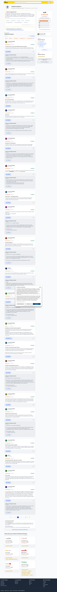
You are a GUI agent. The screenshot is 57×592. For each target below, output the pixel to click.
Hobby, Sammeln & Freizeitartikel (26, 573)
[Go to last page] (29, 517)
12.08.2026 (7, 124)
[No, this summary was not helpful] (34, 25)
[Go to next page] (27, 517)
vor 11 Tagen (7, 81)
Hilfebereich (16, 582)
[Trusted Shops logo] (6, 2)
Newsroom (30, 583)
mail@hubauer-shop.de (42, 44)
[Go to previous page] (12, 517)
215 (25, 517)
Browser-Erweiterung (3, 585)
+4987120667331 (41, 41)
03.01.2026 (12, 489)
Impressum (2, 590)
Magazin (30, 581)
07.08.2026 (7, 221)
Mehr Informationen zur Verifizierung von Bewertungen (20, 529)
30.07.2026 (7, 152)
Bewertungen (2, 583)
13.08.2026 (12, 168)
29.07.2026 (12, 141)
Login (44, 586)
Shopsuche (16, 583)
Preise (44, 583)
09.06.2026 (12, 326)
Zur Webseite (44, 49)
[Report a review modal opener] (33, 51)
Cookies (11, 590)
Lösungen (44, 582)
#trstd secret (2, 584)
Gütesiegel (2, 581)
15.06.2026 (12, 240)
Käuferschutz (2, 582)
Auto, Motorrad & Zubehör (41, 56)
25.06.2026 (12, 194)
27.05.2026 (12, 363)
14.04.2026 (12, 473)
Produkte (44, 581)
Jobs (29, 584)
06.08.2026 (12, 209)
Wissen (44, 585)
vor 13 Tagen (12, 71)
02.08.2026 (12, 44)
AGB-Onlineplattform (21, 590)
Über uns (30, 582)
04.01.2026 (7, 504)
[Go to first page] (10, 517)
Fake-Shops (16, 581)
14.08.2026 (7, 178)
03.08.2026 (7, 55)
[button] (49, 2)
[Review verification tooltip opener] (21, 6)
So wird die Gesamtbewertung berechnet (44, 29)
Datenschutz (7, 590)
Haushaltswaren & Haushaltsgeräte (26, 572)
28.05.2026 (7, 376)
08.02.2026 (12, 345)
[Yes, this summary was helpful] (32, 25)
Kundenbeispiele (45, 584)
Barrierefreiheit (15, 590)
